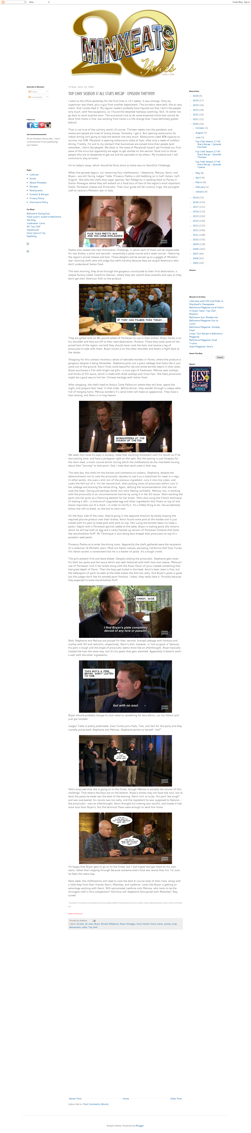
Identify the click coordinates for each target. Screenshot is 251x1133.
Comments (36, 97)
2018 (196, 202)
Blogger (140, 1125)
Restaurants (75, 927)
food (139, 923)
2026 (196, 95)
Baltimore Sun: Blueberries (203, 317)
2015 (196, 216)
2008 (196, 249)
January (200, 191)
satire (84, 927)
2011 (196, 234)
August (200, 132)
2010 (196, 239)
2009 (196, 244)
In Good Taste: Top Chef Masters (202, 312)
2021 (196, 119)
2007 (196, 253)
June (198, 137)
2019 (196, 197)
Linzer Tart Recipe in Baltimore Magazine (205, 335)
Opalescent (33, 229)
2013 (196, 225)
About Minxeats (38, 182)
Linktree (34, 174)
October (200, 127)
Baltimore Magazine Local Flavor (206, 307)
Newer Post (75, 1098)
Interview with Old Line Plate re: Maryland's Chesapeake (206, 302)
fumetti (145, 923)
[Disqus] (125, 975)
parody (167, 923)
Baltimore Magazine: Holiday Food (204, 328)
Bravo (97, 923)
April (198, 177)
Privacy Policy (37, 198)
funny (153, 923)
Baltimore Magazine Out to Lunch (203, 322)
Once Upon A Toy (36, 233)
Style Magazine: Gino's (201, 346)
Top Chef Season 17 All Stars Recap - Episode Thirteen (208, 154)
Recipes (34, 186)
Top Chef (92, 927)
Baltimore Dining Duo (38, 213)
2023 (196, 109)
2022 (196, 114)
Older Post (176, 1098)
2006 (196, 258)
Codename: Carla (36, 223)
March (199, 182)
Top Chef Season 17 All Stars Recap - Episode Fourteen (208, 144)
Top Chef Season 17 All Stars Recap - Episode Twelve (208, 164)
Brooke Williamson (110, 923)
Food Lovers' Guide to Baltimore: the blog (44, 218)
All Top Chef (33, 226)
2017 (196, 206)
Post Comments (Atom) (96, 1104)
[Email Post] (94, 920)
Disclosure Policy (39, 202)
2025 (196, 100)
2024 (196, 105)
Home (126, 1098)
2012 (196, 230)
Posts (33, 91)
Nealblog (31, 236)
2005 (196, 263)
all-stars (89, 923)
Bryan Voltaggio (127, 923)
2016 (196, 211)
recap (174, 923)
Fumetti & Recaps (39, 194)
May (198, 173)
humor (160, 923)
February (201, 186)
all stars (80, 923)
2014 (196, 220)
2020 (196, 123)
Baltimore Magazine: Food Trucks (203, 341)
